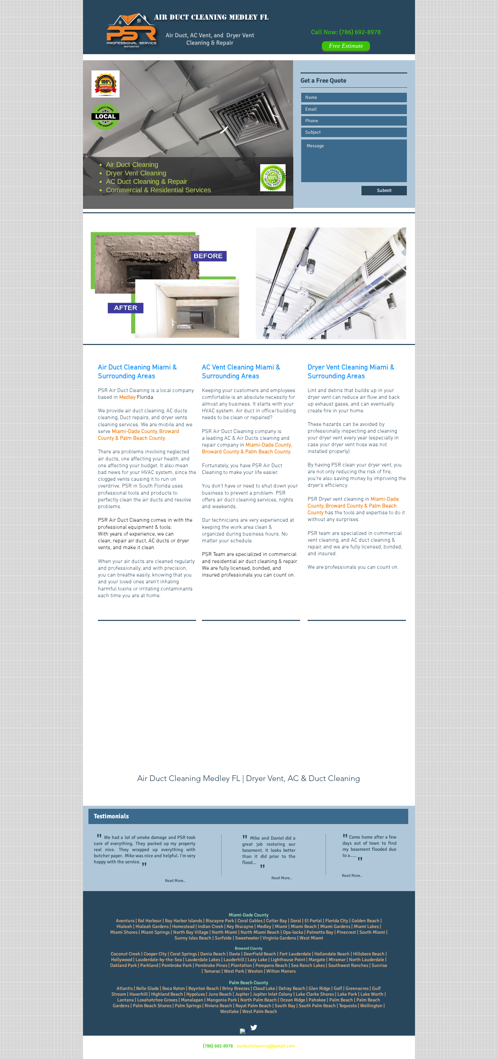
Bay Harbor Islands (183, 921)
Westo (254, 971)
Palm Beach (341, 1000)
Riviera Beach (218, 1006)
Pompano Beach (271, 965)
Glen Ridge (319, 988)
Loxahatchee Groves (157, 1000)
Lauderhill (234, 960)
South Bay (285, 1006)
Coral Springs (183, 954)
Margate (317, 960)
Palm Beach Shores (152, 1006)
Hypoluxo (195, 994)
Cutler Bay (276, 921)
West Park (234, 971)
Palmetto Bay (320, 932)
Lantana (125, 1000)
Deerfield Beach (260, 954)
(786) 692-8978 (360, 32)
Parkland (149, 965)
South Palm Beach (317, 1006)
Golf (338, 988)
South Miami (372, 932)
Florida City (336, 921)
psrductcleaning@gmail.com (266, 1046)
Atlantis (125, 988)
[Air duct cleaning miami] (244, 1033)
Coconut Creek (125, 954)
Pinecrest (346, 932)
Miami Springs (155, 932)
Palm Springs (188, 1006)
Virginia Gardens (279, 938)
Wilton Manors (281, 971)
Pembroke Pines (211, 965)
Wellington (371, 1006)
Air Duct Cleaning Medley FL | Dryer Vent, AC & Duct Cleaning (248, 778)
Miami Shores (124, 932)
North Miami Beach (260, 932)
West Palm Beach (259, 1011)
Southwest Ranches (348, 965)
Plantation (241, 965)
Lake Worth (371, 994)
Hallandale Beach (332, 954)
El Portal (313, 921)
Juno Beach (220, 994)
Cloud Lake (264, 988)
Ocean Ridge (292, 1000)
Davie (234, 954)
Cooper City (155, 954)
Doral (295, 921)
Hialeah (124, 926)
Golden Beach (365, 921)
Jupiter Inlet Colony (272, 994)
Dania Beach (213, 954)
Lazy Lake (257, 960)
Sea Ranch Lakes (308, 965)
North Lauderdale (366, 960)
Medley (264, 926)
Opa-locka (293, 932)
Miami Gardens (335, 926)
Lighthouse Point (288, 960)
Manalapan (192, 1000)
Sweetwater (247, 938)
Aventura (125, 921)
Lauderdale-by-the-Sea (159, 960)
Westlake (229, 1011)
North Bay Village (190, 932)
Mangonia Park (222, 1000)
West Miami (311, 938)
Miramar (337, 960)
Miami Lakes (366, 926)
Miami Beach (304, 926)
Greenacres (357, 988)
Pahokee (317, 1000)
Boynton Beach (203, 988)
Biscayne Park (220, 921)
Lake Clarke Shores (315, 994)
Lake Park (347, 994)
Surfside (223, 938)
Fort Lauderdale (295, 954)
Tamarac (212, 971)
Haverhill (138, 994)
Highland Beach (167, 994)
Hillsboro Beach (369, 954)
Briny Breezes (236, 988)
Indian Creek (210, 926)
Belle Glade (147, 988)
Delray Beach (291, 988)
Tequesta (348, 1006)
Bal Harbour (150, 921)
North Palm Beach (258, 1000)
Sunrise (379, 965)
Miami (281, 926)
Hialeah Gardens (152, 926)
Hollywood (121, 960)
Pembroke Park (177, 965)
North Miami (224, 932)
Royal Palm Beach (253, 1006)
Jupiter (242, 994)
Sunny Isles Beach (192, 938)
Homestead (183, 926)
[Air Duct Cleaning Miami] (254, 1027)
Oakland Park (123, 965)
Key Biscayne (240, 926)
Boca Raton (173, 988)
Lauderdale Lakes (202, 960)
